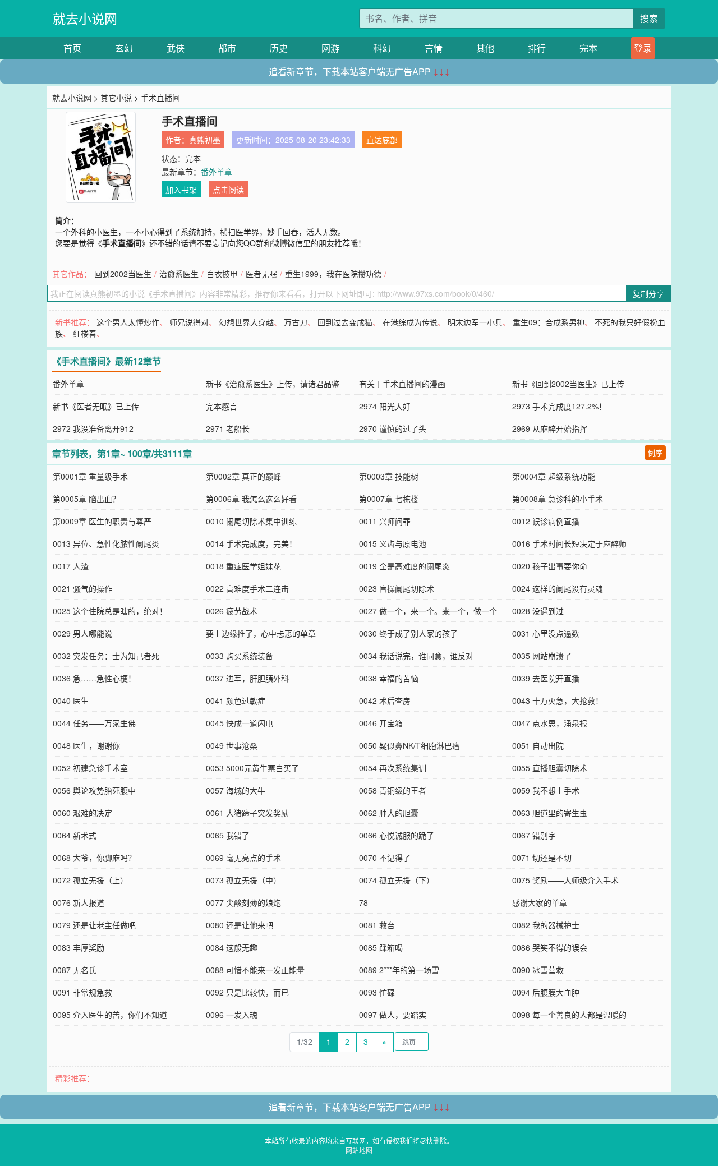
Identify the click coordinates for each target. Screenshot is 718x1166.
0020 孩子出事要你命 (549, 566)
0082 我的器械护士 (545, 924)
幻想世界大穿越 (246, 322)
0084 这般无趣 (231, 947)
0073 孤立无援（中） (243, 880)
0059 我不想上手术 (545, 790)
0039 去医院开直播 (545, 678)
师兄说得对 (189, 322)
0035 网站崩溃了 (542, 655)
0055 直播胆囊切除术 (549, 767)
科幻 (382, 48)
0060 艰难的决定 (82, 812)
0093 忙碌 (377, 992)
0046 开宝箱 (381, 723)
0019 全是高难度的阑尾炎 (404, 566)
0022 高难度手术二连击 (247, 588)
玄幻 (124, 48)
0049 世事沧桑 (231, 745)
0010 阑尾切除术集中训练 (251, 521)
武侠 (176, 48)
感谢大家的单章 (539, 902)
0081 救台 (377, 924)
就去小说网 (85, 18)
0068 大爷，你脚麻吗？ (94, 857)
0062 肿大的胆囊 (388, 812)
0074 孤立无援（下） (396, 880)
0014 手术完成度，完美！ (251, 543)
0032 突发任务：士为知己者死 (106, 655)
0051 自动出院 (538, 745)
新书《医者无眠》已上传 (96, 406)
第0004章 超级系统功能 (553, 476)
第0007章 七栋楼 (388, 498)
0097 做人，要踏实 (392, 1014)
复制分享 (648, 293)
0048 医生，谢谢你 (86, 745)
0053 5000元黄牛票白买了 (252, 767)
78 (363, 902)
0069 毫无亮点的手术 (243, 857)
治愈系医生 (179, 273)
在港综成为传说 (410, 322)
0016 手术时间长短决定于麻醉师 (569, 543)
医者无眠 (261, 273)
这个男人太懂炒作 (127, 322)
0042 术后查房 (385, 700)
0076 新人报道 (78, 902)
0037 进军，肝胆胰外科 (247, 678)
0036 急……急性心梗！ (94, 678)
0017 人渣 (71, 566)
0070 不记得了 (385, 857)
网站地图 (359, 1150)
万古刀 (295, 322)
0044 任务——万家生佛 (94, 723)
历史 (279, 48)
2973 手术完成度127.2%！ (559, 406)
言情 (434, 48)
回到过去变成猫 (344, 322)
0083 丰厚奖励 (78, 947)
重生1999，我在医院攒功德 (333, 273)
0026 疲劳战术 (231, 610)
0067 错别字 (534, 835)
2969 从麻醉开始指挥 (549, 428)
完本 (588, 48)
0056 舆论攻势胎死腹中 (94, 790)
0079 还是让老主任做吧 (94, 924)
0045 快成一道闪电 (239, 723)
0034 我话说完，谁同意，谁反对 (416, 655)
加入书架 (181, 189)
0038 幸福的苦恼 (388, 678)
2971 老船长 (228, 428)
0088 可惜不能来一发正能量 (255, 969)
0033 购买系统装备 (239, 655)
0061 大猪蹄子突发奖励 (247, 812)
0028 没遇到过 (538, 610)
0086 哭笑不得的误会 (549, 947)
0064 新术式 (74, 835)
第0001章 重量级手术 (90, 476)
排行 (537, 48)
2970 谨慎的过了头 (392, 428)
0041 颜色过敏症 (235, 700)
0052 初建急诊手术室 (90, 767)
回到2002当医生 (122, 273)
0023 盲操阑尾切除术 (396, 588)
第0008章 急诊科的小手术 (557, 498)
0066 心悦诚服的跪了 (396, 835)
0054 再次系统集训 (392, 767)
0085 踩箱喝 (381, 947)
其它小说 (116, 97)
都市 (227, 48)
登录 (643, 48)
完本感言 (221, 406)
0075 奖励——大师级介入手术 (565, 880)
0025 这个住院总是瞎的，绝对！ (110, 610)
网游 (330, 48)
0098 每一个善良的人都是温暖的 (569, 1014)
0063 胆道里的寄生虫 (549, 812)
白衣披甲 (222, 273)
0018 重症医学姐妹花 (243, 566)
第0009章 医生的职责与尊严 (102, 521)
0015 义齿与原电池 (392, 543)
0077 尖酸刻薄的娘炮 (243, 902)
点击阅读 (228, 189)
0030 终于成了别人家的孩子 (408, 633)
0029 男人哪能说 (82, 633)
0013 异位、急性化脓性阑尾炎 (106, 543)
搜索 (649, 18)
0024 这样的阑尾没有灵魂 (557, 588)
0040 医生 (71, 700)
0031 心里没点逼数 (545, 633)
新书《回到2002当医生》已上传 (568, 383)
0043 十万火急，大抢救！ (557, 700)
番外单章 (216, 171)
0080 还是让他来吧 (239, 924)
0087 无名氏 (74, 969)
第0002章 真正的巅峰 (243, 476)
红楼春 (84, 333)
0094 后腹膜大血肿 (545, 992)
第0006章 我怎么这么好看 (251, 498)
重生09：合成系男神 (548, 322)
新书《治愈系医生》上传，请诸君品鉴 (272, 383)
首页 (72, 48)
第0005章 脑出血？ (86, 498)
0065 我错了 (228, 835)
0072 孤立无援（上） (90, 880)
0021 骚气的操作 (82, 588)
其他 (485, 48)
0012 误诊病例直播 (545, 521)
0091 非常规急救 (82, 992)
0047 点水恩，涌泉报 (549, 723)
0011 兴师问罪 (385, 521)
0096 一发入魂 (231, 1014)
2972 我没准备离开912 (93, 428)
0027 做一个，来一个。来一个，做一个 (428, 610)
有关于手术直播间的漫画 (402, 383)
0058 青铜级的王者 (392, 790)
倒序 (655, 452)
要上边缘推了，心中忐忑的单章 (261, 633)
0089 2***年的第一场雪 (399, 969)
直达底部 (382, 139)
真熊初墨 (204, 139)
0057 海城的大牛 (235, 790)
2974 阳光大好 (385, 406)
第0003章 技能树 (388, 476)
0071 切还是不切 (542, 857)
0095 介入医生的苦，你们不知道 (110, 1014)
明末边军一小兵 (475, 322)
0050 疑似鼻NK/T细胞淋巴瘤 (409, 745)
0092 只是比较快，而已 (247, 992)
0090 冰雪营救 (538, 969)
